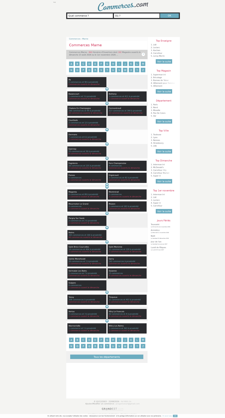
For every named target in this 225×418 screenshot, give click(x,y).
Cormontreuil (115, 108)
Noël (160, 237)
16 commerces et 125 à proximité (84, 166)
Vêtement (157, 86)
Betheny (112, 94)
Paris (155, 105)
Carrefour (157, 53)
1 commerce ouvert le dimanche (124, 99)
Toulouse (157, 134)
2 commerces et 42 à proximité (123, 178)
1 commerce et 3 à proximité (82, 96)
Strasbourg (158, 143)
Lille (155, 146)
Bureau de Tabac (161, 80)
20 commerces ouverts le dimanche (85, 113)
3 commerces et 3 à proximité (83, 314)
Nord (155, 107)
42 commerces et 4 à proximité (123, 314)
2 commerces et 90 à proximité (83, 82)
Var (154, 116)
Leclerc (156, 47)
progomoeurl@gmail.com (128, 404)
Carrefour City (159, 170)
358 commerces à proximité (82, 300)
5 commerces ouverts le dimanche (85, 168)
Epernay (72, 149)
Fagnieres (73, 163)
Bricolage (157, 77)
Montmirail (114, 192)
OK (169, 15)
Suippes (72, 283)
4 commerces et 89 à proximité (83, 194)
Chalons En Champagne (80, 108)
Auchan (156, 50)
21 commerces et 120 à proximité (125, 249)
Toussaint (160, 225)
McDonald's (158, 167)
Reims (71, 232)
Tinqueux (113, 297)
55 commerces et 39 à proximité (84, 151)
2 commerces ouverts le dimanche (85, 139)
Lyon (155, 137)
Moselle (156, 110)
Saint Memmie (115, 247)
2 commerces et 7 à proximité (83, 273)
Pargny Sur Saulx (76, 218)
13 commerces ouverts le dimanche (125, 113)
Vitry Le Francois (116, 311)
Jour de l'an (159, 243)
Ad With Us (126, 401)
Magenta (73, 192)
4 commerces (115, 166)
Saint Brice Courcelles (79, 247)
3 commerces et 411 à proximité (124, 96)
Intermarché (159, 164)
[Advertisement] (123, 29)
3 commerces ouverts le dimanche (85, 251)
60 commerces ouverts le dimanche (85, 237)
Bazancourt (74, 94)
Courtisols (73, 120)
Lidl (154, 45)
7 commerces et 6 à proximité (83, 137)
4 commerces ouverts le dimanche (125, 275)
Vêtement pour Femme (164, 83)
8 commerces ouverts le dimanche (85, 153)
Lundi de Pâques (158, 248)
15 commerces (116, 273)
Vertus (72, 311)
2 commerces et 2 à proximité (83, 221)
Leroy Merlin (159, 56)
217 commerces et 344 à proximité (125, 111)
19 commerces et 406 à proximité (84, 249)
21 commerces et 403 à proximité (125, 300)
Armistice (160, 231)
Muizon (112, 204)
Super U (157, 176)
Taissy (71, 297)
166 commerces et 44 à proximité (84, 111)
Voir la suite (164, 61)
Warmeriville (74, 326)
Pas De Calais (159, 113)
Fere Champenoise (117, 163)
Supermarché (159, 75)
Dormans (73, 134)
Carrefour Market (161, 173)
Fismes (72, 175)
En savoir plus (167, 416)
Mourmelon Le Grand (78, 204)
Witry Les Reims (116, 326)
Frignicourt (114, 175)
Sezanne (113, 271)
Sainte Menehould (77, 259)
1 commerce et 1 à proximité (82, 328)
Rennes (156, 140)
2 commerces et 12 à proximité (83, 123)
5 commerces (115, 194)
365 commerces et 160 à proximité (85, 235)
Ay (70, 79)
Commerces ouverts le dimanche (84, 84)
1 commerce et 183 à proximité (124, 206)
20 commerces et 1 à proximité (83, 261)
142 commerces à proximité (122, 261)
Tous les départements (107, 356)
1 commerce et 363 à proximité (124, 328)
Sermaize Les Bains (78, 271)
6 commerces (75, 178)
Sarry (111, 259)
